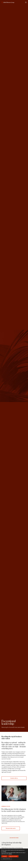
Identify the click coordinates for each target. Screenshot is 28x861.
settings (10, 853)
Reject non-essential (13, 856)
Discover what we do (10, 828)
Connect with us (14, 778)
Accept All (4, 856)
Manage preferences (6, 858)
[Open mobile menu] (26, 2)
